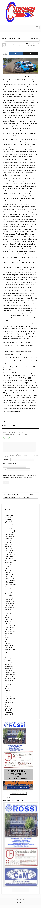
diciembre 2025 (10, 531)
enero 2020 (8, 670)
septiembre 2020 (10, 655)
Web (4, 470)
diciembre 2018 (10, 696)
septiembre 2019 (10, 678)
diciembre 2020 (10, 649)
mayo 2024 (8, 568)
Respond (10, 438)
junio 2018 (8, 706)
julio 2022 (8, 611)
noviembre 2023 (10, 580)
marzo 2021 (8, 643)
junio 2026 (8, 519)
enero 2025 (8, 552)
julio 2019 (8, 682)
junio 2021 (8, 637)
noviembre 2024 (10, 556)
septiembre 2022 (10, 607)
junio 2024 (8, 566)
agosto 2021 (9, 633)
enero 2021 (8, 647)
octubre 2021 (9, 629)
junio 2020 (8, 661)
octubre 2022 (9, 605)
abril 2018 (8, 710)
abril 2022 (8, 617)
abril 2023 (8, 594)
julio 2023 (8, 588)
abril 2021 (8, 641)
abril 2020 (8, 665)
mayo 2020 (8, 663)
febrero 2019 (9, 692)
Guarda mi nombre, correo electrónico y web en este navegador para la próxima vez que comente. (20, 476)
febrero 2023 (9, 598)
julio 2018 (8, 704)
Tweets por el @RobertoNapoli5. (13, 801)
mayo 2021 (8, 639)
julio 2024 (8, 564)
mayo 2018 (8, 708)
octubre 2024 (9, 558)
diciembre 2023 (10, 578)
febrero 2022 (9, 621)
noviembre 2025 (10, 533)
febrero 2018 (9, 714)
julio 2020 (8, 659)
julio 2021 (8, 635)
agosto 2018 (9, 702)
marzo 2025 (8, 548)
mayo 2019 (8, 686)
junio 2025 (8, 542)
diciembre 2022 (10, 602)
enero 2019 (8, 694)
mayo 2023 (8, 592)
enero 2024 (8, 576)
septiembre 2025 (10, 537)
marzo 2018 (8, 712)
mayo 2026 (8, 521)
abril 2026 (8, 523)
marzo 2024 (9, 572)
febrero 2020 (9, 669)
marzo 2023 (9, 596)
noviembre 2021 (10, 627)
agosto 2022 (9, 609)
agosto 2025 (9, 539)
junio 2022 (8, 613)
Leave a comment (8, 425)
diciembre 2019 (10, 672)
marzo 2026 (9, 525)
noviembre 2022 (10, 604)
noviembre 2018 (10, 698)
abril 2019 (8, 688)
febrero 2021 (9, 645)
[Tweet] (30, 53)
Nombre (6, 460)
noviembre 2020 (10, 651)
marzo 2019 (8, 690)
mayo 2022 (8, 615)
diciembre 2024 (10, 554)
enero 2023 (8, 600)
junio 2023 (8, 590)
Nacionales (7, 422)
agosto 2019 (9, 680)
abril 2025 (8, 546)
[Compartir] (16, 53)
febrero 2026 (9, 527)
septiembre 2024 (10, 560)
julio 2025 (8, 540)
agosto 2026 (9, 515)
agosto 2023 (9, 586)
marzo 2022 (9, 619)
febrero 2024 (9, 574)
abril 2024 (8, 570)
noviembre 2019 (10, 674)
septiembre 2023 (10, 584)
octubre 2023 (9, 582)
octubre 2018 (9, 700)
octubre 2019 (9, 676)
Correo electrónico (10, 463)
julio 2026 (8, 517)
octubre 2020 (9, 653)
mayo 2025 (8, 544)
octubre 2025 (9, 535)
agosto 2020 (9, 657)
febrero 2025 (9, 550)
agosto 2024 (9, 562)
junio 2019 (8, 684)
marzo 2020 (9, 667)
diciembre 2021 (10, 625)
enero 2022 (8, 623)
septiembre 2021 (10, 631)
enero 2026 (8, 529)
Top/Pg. (20, 890)
